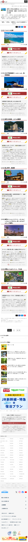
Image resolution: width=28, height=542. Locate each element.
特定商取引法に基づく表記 (15, 522)
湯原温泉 (21, 469)
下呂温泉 (21, 459)
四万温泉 (21, 448)
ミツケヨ (24, 486)
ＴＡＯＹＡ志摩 (9, 30)
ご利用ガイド (14, 483)
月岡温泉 (11, 452)
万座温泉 (11, 448)
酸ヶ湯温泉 (3, 473)
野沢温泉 (21, 450)
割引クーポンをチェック (15, 52)
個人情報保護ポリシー (6, 519)
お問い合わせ (4, 513)
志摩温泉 (21, 476)
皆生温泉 (11, 469)
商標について (17, 525)
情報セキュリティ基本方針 (7, 525)
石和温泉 (21, 452)
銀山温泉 (11, 445)
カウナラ (20, 486)
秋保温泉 (11, 443)
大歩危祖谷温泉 (3, 478)
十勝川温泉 (21, 438)
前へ (10, 330)
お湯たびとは (8, 483)
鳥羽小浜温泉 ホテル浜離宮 (13, 119)
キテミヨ (2, 486)
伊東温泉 (11, 455)
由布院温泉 (12, 478)
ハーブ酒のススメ (23, 487)
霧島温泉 (21, 471)
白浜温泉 (11, 464)
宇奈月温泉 (12, 459)
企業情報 (4, 505)
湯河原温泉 (3, 455)
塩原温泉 (11, 450)
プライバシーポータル (16, 519)
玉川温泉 (11, 473)
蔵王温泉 (2, 445)
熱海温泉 (21, 478)
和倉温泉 (11, 457)
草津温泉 (21, 445)
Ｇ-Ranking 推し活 (9, 487)
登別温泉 (11, 438)
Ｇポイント (19, 483)
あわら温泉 (3, 459)
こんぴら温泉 (12, 466)
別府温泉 (2, 471)
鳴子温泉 (21, 441)
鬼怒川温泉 (3, 450)
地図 (11, 46)
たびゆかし (3, 487)
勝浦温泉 (21, 464)
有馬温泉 (2, 464)
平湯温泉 (2, 462)
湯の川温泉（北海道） (4, 442)
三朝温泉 (21, 466)
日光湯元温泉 (21, 473)
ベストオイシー (7, 486)
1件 (26, 44)
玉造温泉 (2, 469)
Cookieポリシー (5, 522)
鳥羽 (2, 337)
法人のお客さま (5, 501)
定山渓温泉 (3, 438)
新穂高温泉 (12, 462)
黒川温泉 (11, 471)
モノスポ (12, 486)
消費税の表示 (11, 513)
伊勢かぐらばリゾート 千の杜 (13, 269)
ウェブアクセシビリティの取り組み (9, 516)
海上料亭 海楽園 (10, 168)
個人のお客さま (5, 497)
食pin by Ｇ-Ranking (16, 487)
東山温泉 (21, 443)
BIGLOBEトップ (5, 528)
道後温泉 (2, 466)
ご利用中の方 (5, 508)
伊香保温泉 (3, 448)
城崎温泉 (21, 462)
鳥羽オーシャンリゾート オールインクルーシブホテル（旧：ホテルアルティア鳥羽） (15, 221)
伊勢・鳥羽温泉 (13, 476)
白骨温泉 (2, 452)
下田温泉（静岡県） (4, 457)
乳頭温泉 (11, 441)
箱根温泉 (2, 476)
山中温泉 (21, 457)
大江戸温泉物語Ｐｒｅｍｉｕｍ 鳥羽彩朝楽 (15, 74)
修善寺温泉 (21, 455)
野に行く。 (16, 486)
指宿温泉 (2, 480)
